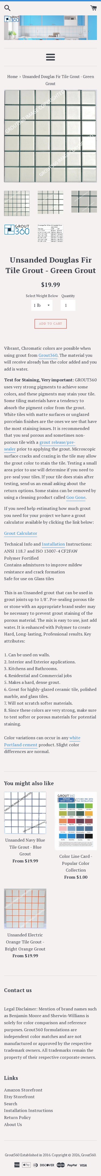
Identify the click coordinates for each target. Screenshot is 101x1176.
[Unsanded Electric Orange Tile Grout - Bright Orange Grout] (25, 909)
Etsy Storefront (19, 1097)
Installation (53, 544)
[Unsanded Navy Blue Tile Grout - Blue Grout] (25, 813)
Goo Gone (75, 497)
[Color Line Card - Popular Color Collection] (76, 821)
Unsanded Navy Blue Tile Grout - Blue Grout (25, 847)
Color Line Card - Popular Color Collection (75, 863)
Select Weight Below (42, 296)
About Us (13, 1124)
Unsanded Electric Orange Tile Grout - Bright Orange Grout (25, 942)
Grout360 (48, 355)
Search (10, 1104)
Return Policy (17, 1117)
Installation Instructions (28, 1110)
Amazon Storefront (23, 1090)
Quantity (68, 296)
